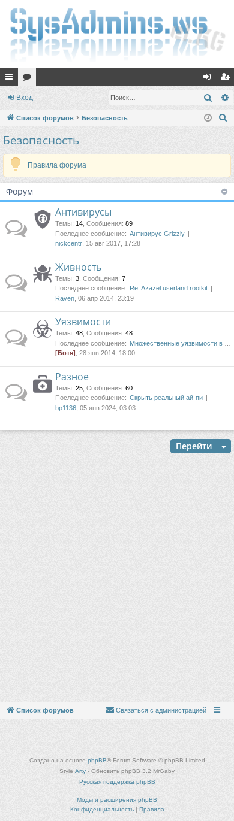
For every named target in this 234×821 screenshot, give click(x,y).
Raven (64, 298)
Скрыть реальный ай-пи (166, 397)
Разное (72, 376)
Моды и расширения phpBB (117, 799)
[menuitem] (223, 118)
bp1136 (65, 407)
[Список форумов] (117, 34)
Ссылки (11, 79)
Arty (80, 771)
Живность (78, 267)
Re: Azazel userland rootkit (169, 288)
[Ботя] (65, 352)
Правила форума (57, 165)
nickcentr (68, 243)
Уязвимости (83, 321)
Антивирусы (83, 212)
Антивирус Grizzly (157, 233)
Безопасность (41, 140)
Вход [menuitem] (209, 79)
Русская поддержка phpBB (117, 781)
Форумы (29, 79)
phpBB (97, 760)
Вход (24, 97)
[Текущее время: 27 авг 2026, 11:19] (208, 118)
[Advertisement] (117, 579)
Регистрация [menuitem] (227, 79)
